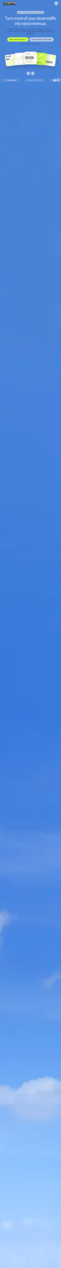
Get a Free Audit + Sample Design (42, 39)
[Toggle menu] (56, 3)
